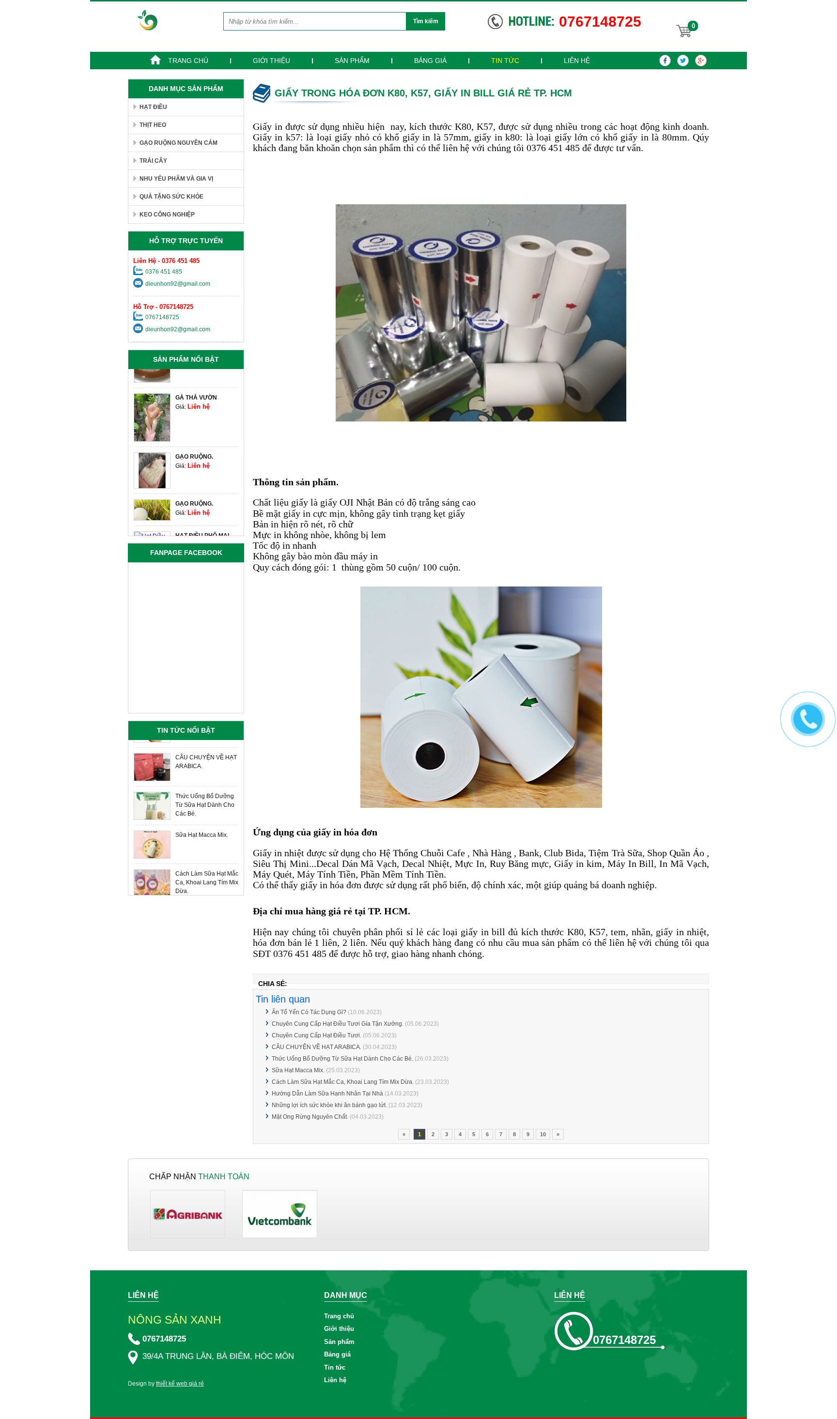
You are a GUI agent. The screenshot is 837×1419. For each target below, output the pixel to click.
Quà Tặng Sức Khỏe (171, 196)
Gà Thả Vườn (196, 392)
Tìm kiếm (425, 21)
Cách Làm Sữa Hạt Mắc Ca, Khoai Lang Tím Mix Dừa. (343, 1082)
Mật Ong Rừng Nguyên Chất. (310, 1116)
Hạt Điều (153, 107)
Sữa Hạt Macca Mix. (298, 1070)
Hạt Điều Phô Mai (202, 530)
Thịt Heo (153, 125)
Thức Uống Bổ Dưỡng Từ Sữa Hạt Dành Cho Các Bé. (342, 1058)
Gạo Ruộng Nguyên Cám (178, 142)
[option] (186, 412)
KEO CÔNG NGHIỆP (167, 214)
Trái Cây (153, 160)
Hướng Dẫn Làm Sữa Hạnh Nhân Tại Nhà (327, 1093)
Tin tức (505, 60)
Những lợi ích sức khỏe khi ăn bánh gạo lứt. (329, 1105)
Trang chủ (187, 60)
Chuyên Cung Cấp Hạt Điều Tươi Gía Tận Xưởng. (337, 1023)
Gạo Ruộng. (194, 451)
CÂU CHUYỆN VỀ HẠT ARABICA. (316, 1047)
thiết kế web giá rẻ (180, 1383)
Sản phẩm (352, 60)
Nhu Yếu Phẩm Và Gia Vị (176, 178)
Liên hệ (577, 60)
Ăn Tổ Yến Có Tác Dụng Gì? (310, 1012)
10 (543, 1134)
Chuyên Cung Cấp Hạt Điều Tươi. (316, 1035)
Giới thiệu (271, 60)
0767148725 (162, 317)
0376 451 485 (163, 271)
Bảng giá (430, 60)
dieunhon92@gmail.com (177, 283)
